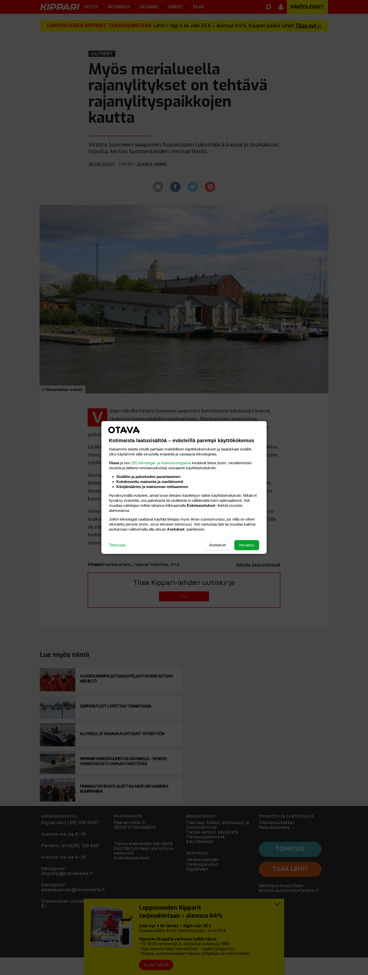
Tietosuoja (117, 545)
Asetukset (217, 545)
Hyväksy (246, 545)
